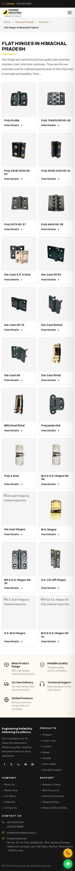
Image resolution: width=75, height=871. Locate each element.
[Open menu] (69, 12)
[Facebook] (4, 764)
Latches (46, 746)
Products (44, 22)
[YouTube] (25, 764)
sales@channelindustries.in (21, 832)
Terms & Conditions (53, 796)
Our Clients (10, 796)
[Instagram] (32, 764)
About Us (9, 784)
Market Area (11, 790)
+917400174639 (18, 3)
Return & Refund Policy (54, 807)
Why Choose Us (50, 790)
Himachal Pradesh (24, 22)
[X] (11, 764)
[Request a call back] (67, 853)
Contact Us (10, 807)
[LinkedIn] (18, 764)
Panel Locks (49, 740)
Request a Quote (51, 784)
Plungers (47, 734)
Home (7, 22)
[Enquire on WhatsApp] (67, 863)
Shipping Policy (50, 801)
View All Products (52, 769)
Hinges (46, 752)
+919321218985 (15, 826)
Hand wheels (49, 763)
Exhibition (9, 801)
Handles (46, 758)
